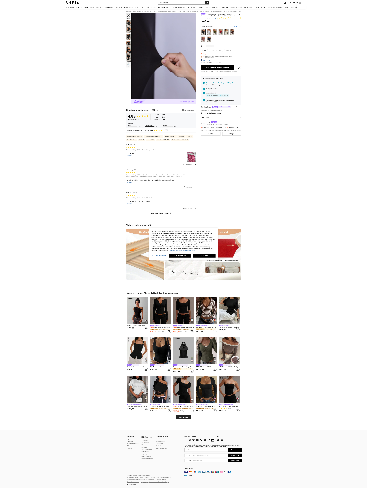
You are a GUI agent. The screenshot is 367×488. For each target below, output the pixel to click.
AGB (128, 446)
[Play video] (163, 56)
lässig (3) (141, 139)
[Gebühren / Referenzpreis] (209, 21)
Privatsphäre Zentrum (132, 477)
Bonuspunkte (159, 443)
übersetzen (129, 155)
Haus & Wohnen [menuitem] (109, 7)
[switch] (166, 130)
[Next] (238, 254)
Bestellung (144, 447)
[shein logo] (72, 2)
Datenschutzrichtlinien (133, 482)
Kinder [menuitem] (147, 7)
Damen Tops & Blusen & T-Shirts (162, 11)
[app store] (218, 441)
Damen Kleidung (136, 11)
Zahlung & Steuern (161, 441)
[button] (297, 3)
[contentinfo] (213, 472)
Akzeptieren (188, 468)
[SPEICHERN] (238, 67)
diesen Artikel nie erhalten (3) (180, 139)
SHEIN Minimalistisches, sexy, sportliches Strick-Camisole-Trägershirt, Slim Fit (160, 367)
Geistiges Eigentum (161, 479)
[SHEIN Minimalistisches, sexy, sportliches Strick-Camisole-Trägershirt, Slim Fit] (160, 350)
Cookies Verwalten (166, 477)
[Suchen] (207, 2)
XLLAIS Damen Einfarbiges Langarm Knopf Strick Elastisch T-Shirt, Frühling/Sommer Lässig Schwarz (161, 327)
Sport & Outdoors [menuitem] (249, 7)
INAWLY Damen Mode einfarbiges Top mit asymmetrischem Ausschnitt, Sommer (137, 325)
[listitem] (138, 315)
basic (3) (190, 136)
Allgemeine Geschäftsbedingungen (136, 479)
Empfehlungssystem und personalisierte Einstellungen (155, 482)
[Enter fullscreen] (194, 97)
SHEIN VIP (144, 454)
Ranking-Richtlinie (146, 456)
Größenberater (145, 451)
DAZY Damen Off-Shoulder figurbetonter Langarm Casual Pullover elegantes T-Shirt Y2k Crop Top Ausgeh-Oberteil (229, 367)
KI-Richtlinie (150, 479)
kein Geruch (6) (131, 139)
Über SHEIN (130, 441)
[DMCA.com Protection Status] (190, 475)
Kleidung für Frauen (147, 11)
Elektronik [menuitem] (225, 7)
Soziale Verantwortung (133, 443)
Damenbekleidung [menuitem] (89, 7)
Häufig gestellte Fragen (162, 448)
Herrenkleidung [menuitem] (139, 7)
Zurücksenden (145, 442)
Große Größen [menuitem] (191, 7)
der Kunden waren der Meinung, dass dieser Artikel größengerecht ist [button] (217, 56)
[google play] (222, 441)
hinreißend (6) (150, 139)
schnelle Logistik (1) (170, 136)
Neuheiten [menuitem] (79, 7)
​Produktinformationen (147, 458)
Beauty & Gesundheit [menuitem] (179, 7)
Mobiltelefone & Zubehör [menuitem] (213, 7)
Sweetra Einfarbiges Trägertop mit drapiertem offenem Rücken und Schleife (183, 367)
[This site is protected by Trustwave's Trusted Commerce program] (185, 475)
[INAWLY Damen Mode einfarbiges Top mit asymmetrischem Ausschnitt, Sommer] (137, 310)
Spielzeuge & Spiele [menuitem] (296, 7)
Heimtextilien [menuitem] (201, 7)
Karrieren (129, 448)
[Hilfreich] (184, 164)
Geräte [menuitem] (287, 7)
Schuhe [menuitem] (153, 7)
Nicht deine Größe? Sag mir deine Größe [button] (211, 62)
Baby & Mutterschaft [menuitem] (236, 7)
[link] (289, 2)
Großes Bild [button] (237, 27)
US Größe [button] (209, 46)
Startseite (128, 11)
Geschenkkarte (160, 446)
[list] (199, 440)
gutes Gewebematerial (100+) (154, 136)
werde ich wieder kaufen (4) (134, 136)
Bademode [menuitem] (99, 7)
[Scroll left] (298, 7)
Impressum (130, 439)
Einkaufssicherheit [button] (211, 93)
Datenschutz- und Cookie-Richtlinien (149, 477)
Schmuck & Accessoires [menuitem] (164, 7)
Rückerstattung (145, 445)
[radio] (203, 32)
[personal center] (285, 3)
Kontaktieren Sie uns (161, 439)
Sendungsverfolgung (146, 449)
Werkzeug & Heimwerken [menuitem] (275, 7)
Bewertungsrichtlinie (132, 119)
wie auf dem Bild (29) (163, 139)
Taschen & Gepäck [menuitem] (261, 7)
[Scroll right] (300, 7)
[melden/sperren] (195, 164)
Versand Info (144, 440)
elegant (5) (181, 136)
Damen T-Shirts (176, 11)
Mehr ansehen (183, 417)
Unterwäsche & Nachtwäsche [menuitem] (124, 7)
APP (218, 436)
